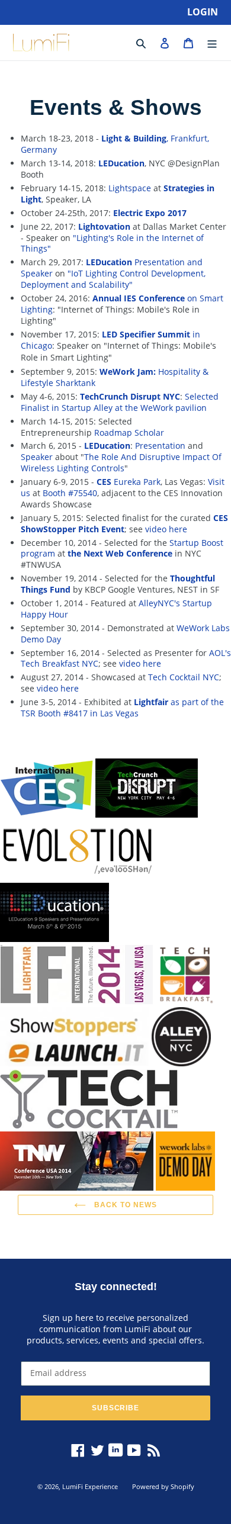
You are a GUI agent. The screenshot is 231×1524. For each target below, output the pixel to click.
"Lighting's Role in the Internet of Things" (112, 243)
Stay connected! (116, 1286)
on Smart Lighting (122, 303)
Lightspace (129, 188)
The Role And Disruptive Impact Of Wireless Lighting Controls (121, 462)
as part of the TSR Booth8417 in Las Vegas (122, 707)
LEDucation (121, 163)
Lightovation (104, 226)
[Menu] (212, 42)
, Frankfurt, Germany (115, 144)
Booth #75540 (70, 493)
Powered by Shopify (163, 1486)
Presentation (160, 445)
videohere (166, 529)
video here (58, 688)
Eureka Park (129, 481)
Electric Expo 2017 (150, 212)
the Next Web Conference (120, 553)
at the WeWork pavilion (161, 407)
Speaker (37, 456)
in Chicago (110, 340)
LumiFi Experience (90, 1486)
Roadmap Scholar (129, 432)
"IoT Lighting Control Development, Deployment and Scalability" (113, 279)
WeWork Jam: (128, 371)
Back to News (124, 1204)
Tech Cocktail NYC (183, 677)
